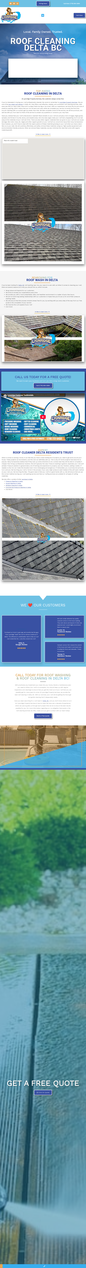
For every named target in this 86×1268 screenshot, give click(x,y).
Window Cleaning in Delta (14, 485)
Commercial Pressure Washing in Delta (18, 487)
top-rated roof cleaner (16, 104)
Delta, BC (21, 285)
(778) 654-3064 (75, 3)
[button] (42, 15)
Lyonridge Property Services (68, 102)
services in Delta (27, 479)
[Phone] (44, 1266)
